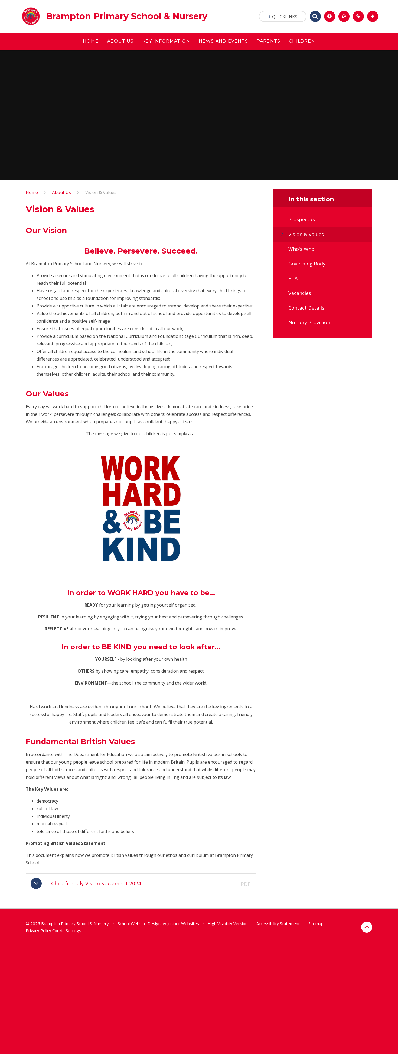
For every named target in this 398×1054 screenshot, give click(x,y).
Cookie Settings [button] (66, 930)
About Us (61, 192)
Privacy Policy (38, 930)
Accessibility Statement (278, 923)
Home (32, 192)
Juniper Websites (183, 923)
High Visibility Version (227, 923)
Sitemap (316, 923)
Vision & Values (100, 192)
